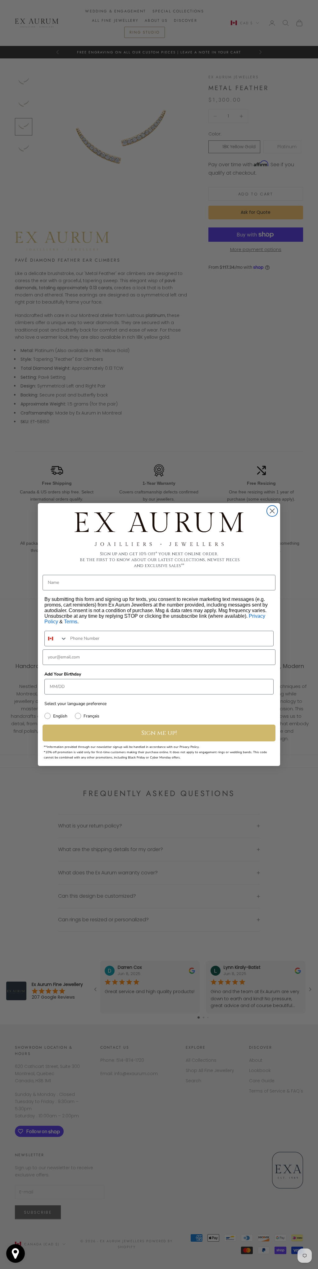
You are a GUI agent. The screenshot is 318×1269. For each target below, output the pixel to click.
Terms (70, 621)
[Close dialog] (272, 511)
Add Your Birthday (62, 674)
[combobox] (56, 638)
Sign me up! (159, 733)
